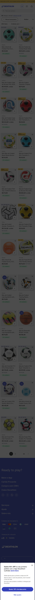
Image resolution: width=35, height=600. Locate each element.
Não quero (17, 595)
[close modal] (32, 565)
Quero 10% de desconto (17, 589)
